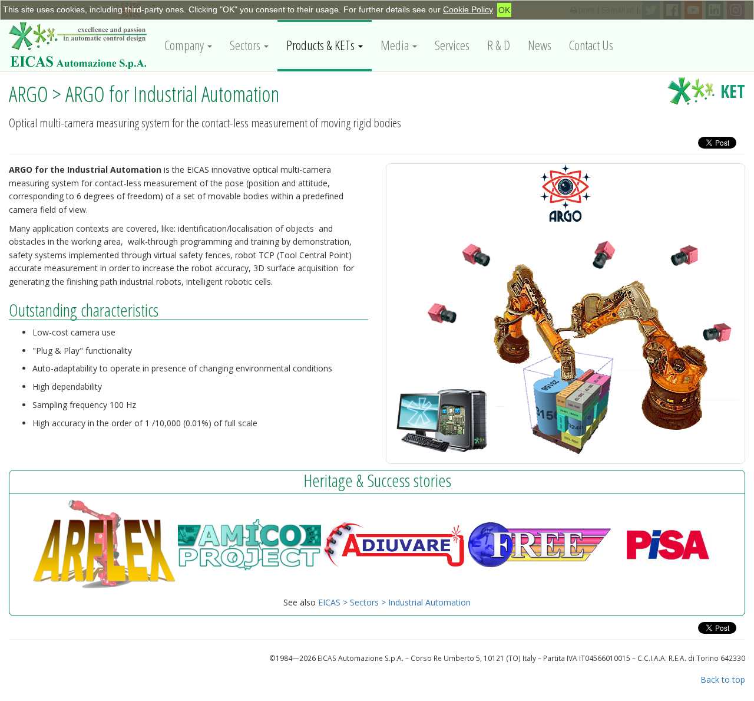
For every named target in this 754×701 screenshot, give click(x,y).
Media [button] (396, 45)
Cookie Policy (468, 9)
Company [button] (185, 45)
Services (452, 45)
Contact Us (591, 45)
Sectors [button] (246, 45)
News (539, 45)
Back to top (722, 679)
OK (504, 10)
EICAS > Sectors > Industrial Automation (394, 602)
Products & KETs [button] (321, 45)
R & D (498, 45)
